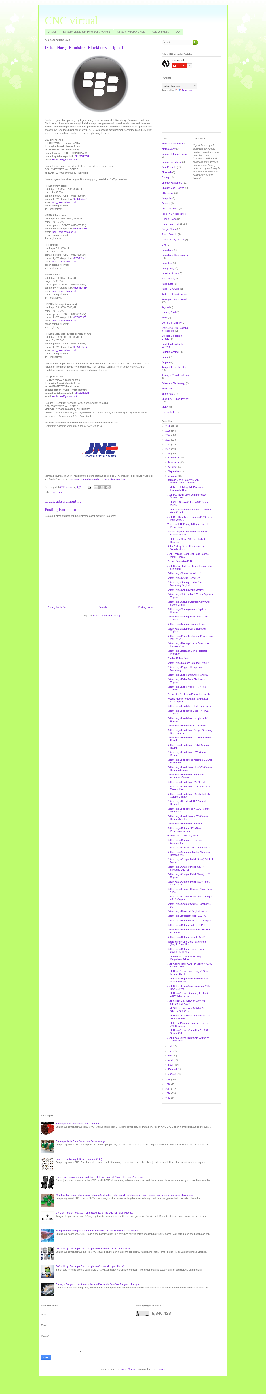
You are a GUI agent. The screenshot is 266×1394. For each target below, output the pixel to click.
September (174, 471)
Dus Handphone (170, 208)
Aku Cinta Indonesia (172, 143)
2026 (168, 426)
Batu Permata (169, 167)
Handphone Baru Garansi (175, 255)
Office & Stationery (172, 322)
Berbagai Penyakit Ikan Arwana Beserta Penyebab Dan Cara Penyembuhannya (97, 1284)
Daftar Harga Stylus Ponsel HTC (184, 573)
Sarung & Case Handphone (176, 375)
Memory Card (169, 312)
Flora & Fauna (169, 219)
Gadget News (169, 229)
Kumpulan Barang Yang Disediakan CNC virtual (86, 32)
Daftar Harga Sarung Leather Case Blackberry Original (185, 584)
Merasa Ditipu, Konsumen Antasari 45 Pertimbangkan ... (187, 533)
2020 (168, 453)
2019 (168, 1079)
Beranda (52, 32)
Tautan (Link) (168, 412)
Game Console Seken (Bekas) (183, 835)
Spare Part (167, 393)
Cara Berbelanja (160, 32)
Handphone (167, 250)
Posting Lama (145, 607)
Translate (187, 90)
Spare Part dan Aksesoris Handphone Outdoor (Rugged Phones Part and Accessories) (101, 1177)
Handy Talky (168, 268)
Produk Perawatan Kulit (179, 561)
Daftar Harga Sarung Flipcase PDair (186, 624)
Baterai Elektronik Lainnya (175, 154)
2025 (168, 430)
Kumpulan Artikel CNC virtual (131, 32)
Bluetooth (167, 172)
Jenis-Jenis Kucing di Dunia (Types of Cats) (79, 1159)
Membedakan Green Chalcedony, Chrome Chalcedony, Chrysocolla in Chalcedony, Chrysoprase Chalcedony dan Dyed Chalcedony (124, 1195)
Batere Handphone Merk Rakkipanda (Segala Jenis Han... (186, 943)
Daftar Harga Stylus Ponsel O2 (183, 578)
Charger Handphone (172, 182)
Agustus (173, 476)
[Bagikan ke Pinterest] (109, 487)
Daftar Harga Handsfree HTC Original (186, 725)
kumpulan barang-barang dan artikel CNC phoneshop (97, 479)
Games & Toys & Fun (173, 239)
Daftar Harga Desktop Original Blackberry (189, 847)
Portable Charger (170, 352)
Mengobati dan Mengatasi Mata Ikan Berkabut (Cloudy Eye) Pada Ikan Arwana (97, 1230)
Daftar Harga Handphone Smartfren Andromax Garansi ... (185, 776)
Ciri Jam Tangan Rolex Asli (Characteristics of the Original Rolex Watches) (95, 1212)
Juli (170, 1046)
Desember (174, 457)
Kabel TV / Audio (170, 288)
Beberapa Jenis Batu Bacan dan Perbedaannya (80, 1141)
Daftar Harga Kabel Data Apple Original (187, 674)
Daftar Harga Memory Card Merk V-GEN (188, 663)
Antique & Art (169, 149)
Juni (170, 1051)
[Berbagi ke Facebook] (106, 487)
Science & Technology (173, 383)
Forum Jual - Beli (171, 224)
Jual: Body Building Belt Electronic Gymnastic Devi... (185, 489)
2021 (168, 449)
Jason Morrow (128, 1369)
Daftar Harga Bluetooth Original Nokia (187, 911)
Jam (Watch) (168, 278)
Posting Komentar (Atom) (106, 615)
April (171, 1060)
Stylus (165, 407)
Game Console (169, 234)
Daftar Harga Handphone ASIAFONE (186, 782)
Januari (172, 1074)
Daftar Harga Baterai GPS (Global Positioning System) (185, 829)
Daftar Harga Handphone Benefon (184, 823)
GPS (164, 244)
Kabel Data (167, 283)
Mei (170, 1055)
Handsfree (57, 492)
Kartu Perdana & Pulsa (174, 294)
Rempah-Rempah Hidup (174, 367)
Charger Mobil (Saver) (173, 188)
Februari (173, 1069)
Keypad (166, 307)
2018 (168, 1084)
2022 (168, 444)
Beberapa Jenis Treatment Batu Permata (77, 1123)
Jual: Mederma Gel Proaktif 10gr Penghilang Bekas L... (184, 958)
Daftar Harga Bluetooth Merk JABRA (186, 916)
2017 (168, 1089)
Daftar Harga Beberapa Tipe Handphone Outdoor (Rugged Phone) (90, 1266)
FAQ (177, 32)
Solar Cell (167, 388)
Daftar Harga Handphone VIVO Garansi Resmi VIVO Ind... (187, 817)
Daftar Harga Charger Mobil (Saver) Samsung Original (185, 868)
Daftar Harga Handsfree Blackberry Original (190, 706)
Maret (171, 1064)
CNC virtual (71, 20)
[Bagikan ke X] (103, 487)
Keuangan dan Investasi (174, 299)
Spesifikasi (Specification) (175, 399)
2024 (168, 435)
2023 (168, 439)
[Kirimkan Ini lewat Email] (96, 487)
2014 (168, 1098)
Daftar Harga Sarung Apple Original (185, 590)
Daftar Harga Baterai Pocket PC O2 (186, 937)
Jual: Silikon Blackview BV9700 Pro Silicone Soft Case (186, 1002)
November (174, 462)
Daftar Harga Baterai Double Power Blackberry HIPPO (185, 950)
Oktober (172, 466)
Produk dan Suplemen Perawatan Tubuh (188, 694)
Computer (167, 198)
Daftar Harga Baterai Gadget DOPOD (186, 925)
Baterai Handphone (171, 162)
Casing (165, 177)
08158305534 (82, 156)
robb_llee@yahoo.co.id (65, 159)
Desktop (166, 203)
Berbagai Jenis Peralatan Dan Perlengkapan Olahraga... (183, 481)
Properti (166, 362)
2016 (168, 1093)
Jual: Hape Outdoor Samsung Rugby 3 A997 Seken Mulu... (187, 995)
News (164, 317)
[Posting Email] (89, 487)
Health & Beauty (170, 273)
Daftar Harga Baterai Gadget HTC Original (189, 920)
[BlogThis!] (99, 487)
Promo (165, 357)
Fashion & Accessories (174, 213)
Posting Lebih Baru (57, 607)
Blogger (161, 1369)
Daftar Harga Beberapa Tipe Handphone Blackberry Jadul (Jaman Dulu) (93, 1248)
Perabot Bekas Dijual (178, 658)
